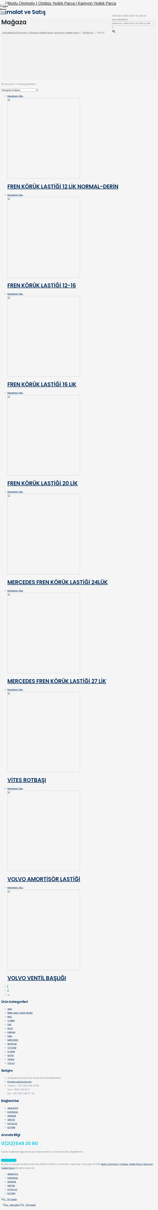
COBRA (11, 1020)
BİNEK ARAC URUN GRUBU (20, 1012)
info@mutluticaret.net (19, 1081)
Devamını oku (15, 96)
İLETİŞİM (11, 1127)
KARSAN (11, 1032)
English (16, 1205)
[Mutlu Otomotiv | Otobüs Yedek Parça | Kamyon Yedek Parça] (78, 3)
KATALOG (12, 1123)
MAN (9, 1036)
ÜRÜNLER (11, 1115)
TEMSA (10, 1059)
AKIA (9, 1009)
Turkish (13, 1199)
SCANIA (11, 1051)
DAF (9, 1024)
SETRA (10, 1055)
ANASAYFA (12, 1108)
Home (40, 32)
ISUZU (10, 1028)
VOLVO (11, 1063)
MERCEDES (12, 1040)
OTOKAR (11, 1047)
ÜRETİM (11, 1119)
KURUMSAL (12, 1112)
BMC (9, 1016)
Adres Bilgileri (8, 1160)
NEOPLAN (12, 1043)
